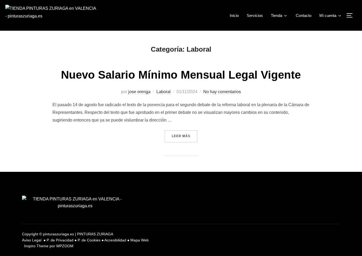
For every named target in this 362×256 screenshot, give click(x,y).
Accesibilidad (115, 240)
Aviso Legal (32, 240)
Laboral (163, 91)
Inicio (234, 15)
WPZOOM (64, 246)
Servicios (255, 15)
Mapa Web (139, 240)
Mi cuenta (327, 15)
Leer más (184, 134)
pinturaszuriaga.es (58, 234)
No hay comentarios (222, 91)
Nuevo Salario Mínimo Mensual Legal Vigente (181, 75)
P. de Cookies (89, 240)
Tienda (276, 15)
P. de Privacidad (60, 240)
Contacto (303, 15)
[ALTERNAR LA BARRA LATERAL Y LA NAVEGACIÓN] (351, 15)
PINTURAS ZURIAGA (95, 234)
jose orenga (139, 91)
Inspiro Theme (36, 246)
